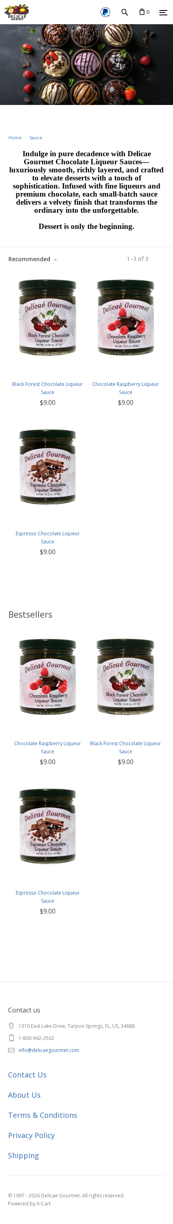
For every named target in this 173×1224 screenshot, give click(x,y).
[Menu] (163, 12)
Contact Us (27, 1075)
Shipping (23, 1155)
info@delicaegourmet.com (49, 1050)
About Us (24, 1095)
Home (15, 137)
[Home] (14, 12)
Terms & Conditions (42, 1115)
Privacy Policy (31, 1135)
